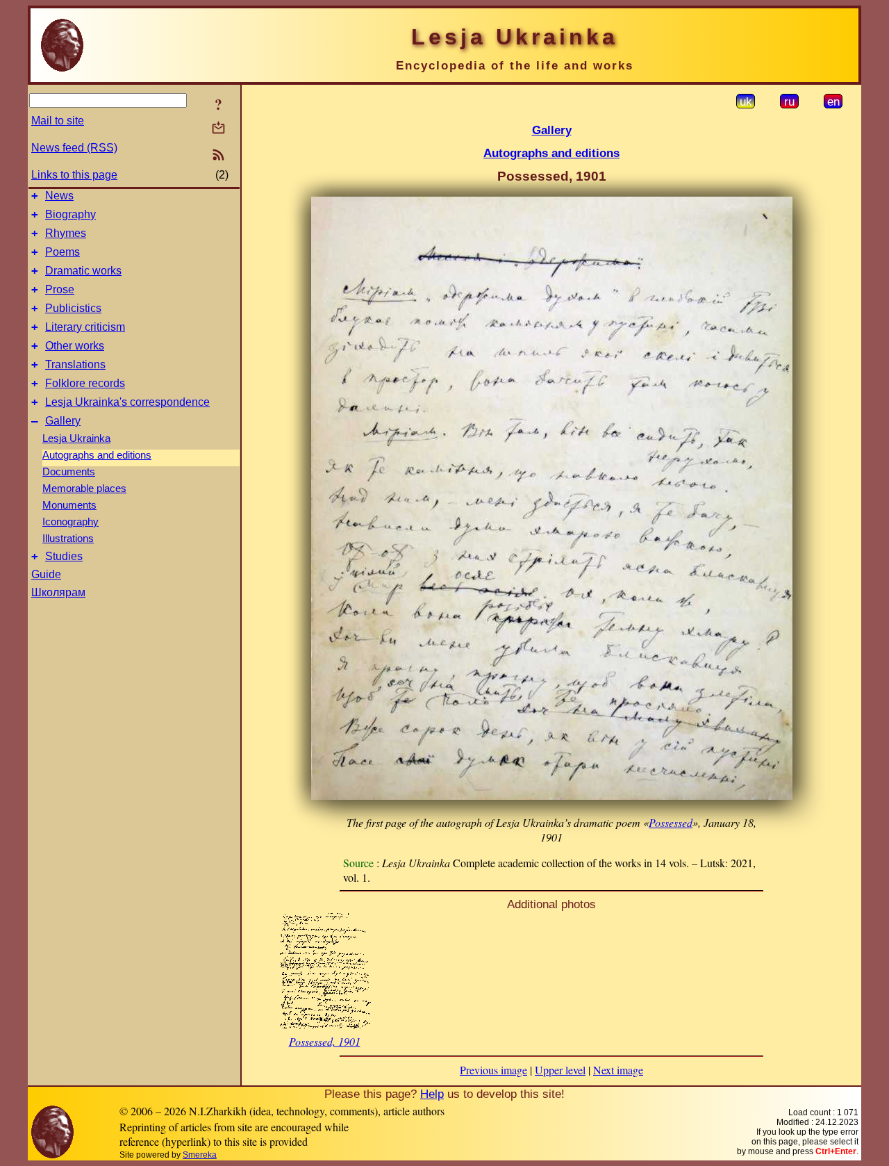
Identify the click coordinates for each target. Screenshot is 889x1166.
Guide (46, 574)
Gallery (63, 421)
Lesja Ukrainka (76, 438)
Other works (74, 346)
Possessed (670, 822)
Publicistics (73, 308)
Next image (618, 1069)
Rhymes (65, 233)
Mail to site (57, 120)
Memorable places (84, 488)
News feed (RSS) (74, 148)
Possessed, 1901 (324, 1041)
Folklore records (85, 383)
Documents (68, 471)
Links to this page (74, 175)
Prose (59, 289)
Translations (75, 364)
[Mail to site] (218, 127)
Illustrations (68, 538)
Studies (64, 556)
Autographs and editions (96, 455)
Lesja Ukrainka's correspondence (127, 402)
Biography (70, 214)
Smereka (200, 1155)
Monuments (69, 505)
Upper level (560, 1069)
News (59, 196)
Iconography (70, 521)
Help (432, 1094)
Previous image (493, 1069)
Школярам (58, 592)
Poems (62, 252)
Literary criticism (85, 327)
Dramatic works (83, 271)
